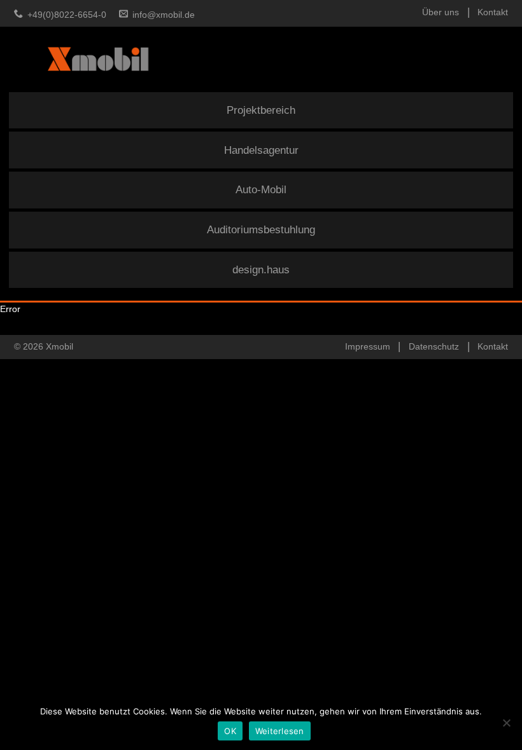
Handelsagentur (261, 150)
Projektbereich (261, 110)
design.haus (261, 270)
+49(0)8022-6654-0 (66, 15)
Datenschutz (434, 346)
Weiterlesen (279, 731)
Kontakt (492, 12)
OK (230, 731)
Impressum (367, 346)
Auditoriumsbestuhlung (261, 230)
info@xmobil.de (163, 15)
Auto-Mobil (261, 190)
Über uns (440, 12)
